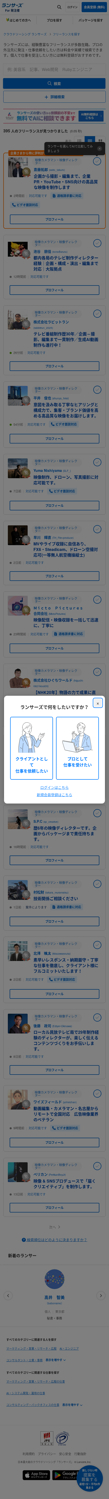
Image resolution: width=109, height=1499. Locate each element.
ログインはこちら (54, 787)
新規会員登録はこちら (54, 794)
